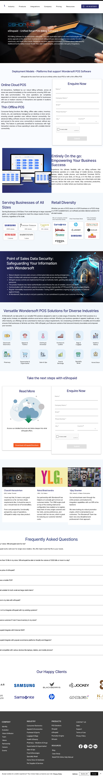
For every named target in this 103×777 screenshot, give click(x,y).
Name (58, 89)
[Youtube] (90, 746)
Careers (101, 279)
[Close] (100, 773)
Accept (94, 774)
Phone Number (61, 111)
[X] (86, 746)
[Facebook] (81, 746)
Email (58, 105)
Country (80, 119)
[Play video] (18, 477)
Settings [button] (75, 774)
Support (101, 266)
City (57, 119)
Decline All (84, 774)
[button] (11, 6)
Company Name (61, 98)
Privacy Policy (57, 774)
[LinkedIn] (95, 746)
